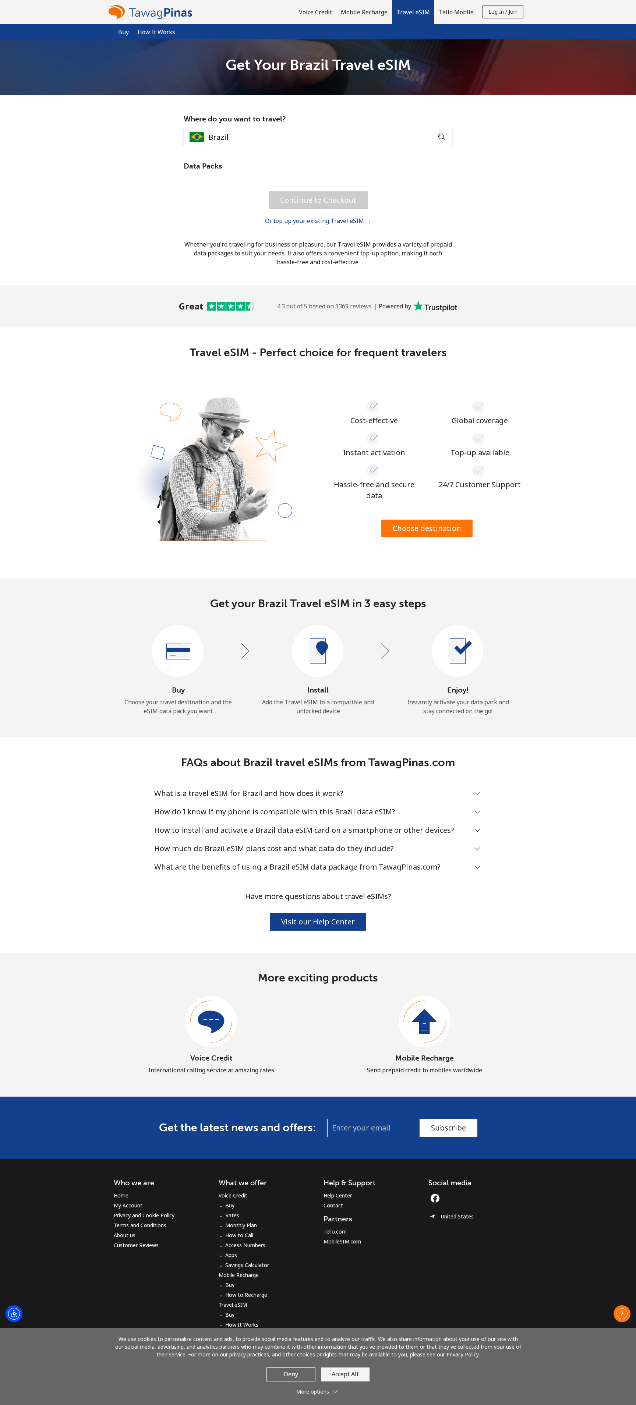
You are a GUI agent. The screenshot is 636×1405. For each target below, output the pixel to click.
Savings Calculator (247, 1264)
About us (124, 1235)
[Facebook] (436, 1198)
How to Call (239, 1235)
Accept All (345, 1374)
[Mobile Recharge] (425, 1022)
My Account (128, 1205)
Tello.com (335, 1231)
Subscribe (448, 1128)
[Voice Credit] (211, 1022)
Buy (229, 1205)
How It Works (156, 32)
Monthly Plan (241, 1225)
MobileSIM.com (342, 1241)
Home (121, 1195)
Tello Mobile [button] (456, 12)
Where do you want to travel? (235, 118)
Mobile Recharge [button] (364, 12)
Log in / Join (502, 11)
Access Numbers (245, 1245)
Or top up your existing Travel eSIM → (318, 221)
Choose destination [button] (427, 528)
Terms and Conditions (140, 1225)
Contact (333, 1205)
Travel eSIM (233, 1304)
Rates (232, 1215)
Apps (231, 1255)
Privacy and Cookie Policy (144, 1215)
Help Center (338, 1195)
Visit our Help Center (318, 922)
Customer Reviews (136, 1245)
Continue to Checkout (318, 200)
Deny (291, 1374)
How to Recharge (246, 1294)
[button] (413, 12)
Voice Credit (211, 1058)
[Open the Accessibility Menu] (14, 1313)
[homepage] (152, 12)
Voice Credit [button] (315, 12)
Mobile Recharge (424, 1058)
